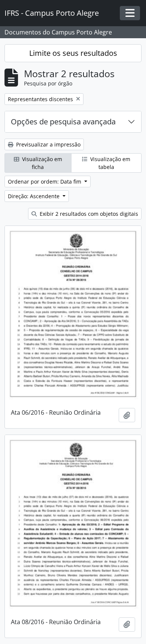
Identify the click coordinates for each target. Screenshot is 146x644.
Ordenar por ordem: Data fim (45, 181)
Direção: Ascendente (34, 196)
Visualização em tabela (109, 162)
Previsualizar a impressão (47, 144)
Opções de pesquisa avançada (63, 122)
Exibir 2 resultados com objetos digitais (88, 213)
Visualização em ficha (41, 162)
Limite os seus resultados (73, 53)
